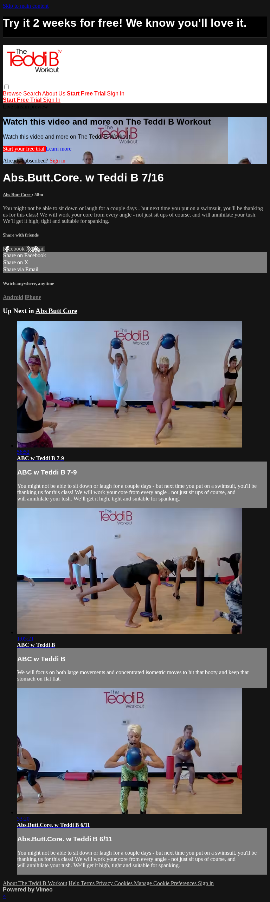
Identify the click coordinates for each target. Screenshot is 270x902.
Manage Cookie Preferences (166, 883)
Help (75, 883)
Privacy (105, 883)
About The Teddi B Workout (35, 883)
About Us (53, 94)
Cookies (124, 883)
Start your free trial (24, 149)
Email (38, 249)
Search (32, 94)
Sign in (115, 94)
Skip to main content (26, 6)
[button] (6, 87)
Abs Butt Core (17, 194)
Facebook (14, 249)
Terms (88, 883)
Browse (13, 94)
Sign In (51, 100)
